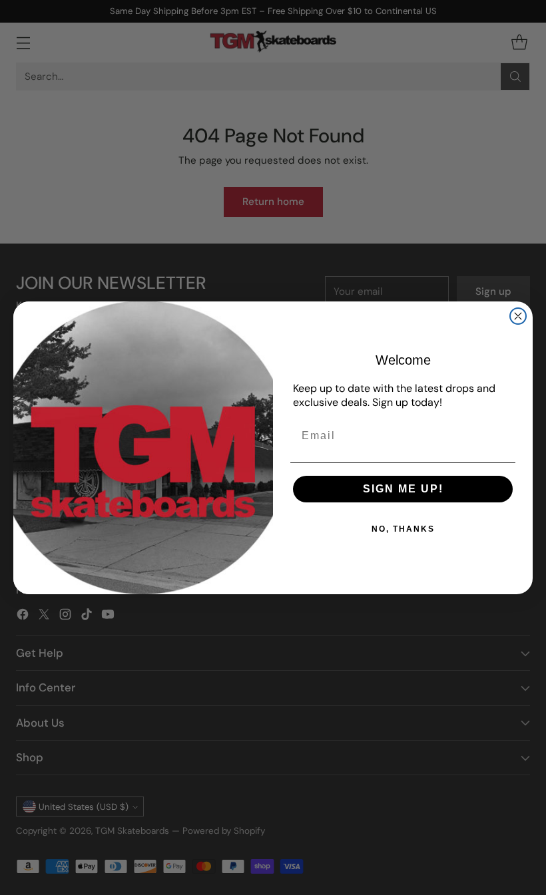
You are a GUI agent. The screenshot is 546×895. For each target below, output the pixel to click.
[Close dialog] (518, 316)
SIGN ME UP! (403, 488)
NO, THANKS (403, 529)
